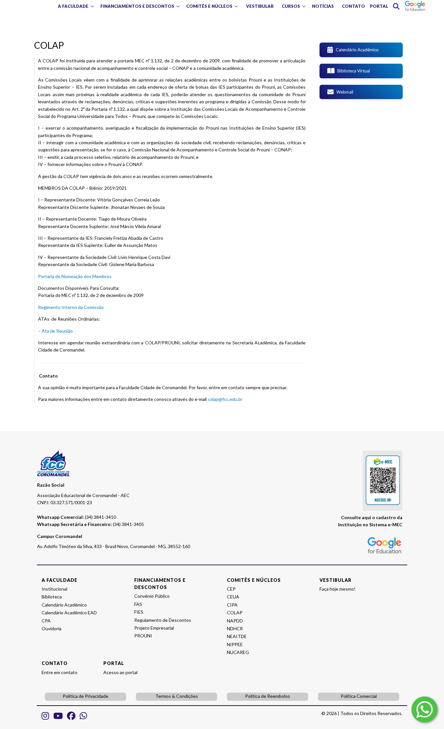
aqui (366, 517)
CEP (231, 589)
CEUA (233, 596)
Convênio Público (152, 596)
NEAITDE (237, 636)
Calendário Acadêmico (356, 49)
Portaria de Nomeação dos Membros (74, 276)
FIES (138, 612)
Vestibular (260, 6)
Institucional (54, 589)
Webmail (343, 92)
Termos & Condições (176, 696)
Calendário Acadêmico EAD (69, 612)
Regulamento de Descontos (162, 620)
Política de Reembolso (267, 696)
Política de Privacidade (85, 696)
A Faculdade (73, 6)
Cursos (291, 6)
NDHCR (235, 628)
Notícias (323, 6)
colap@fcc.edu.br (225, 399)
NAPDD (235, 620)
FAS (138, 604)
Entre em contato (59, 672)
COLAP (234, 612)
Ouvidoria (51, 628)
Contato (353, 6)
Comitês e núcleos (209, 6)
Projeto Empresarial (154, 628)
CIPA (232, 605)
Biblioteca (52, 596)
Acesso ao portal (120, 672)
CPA (46, 620)
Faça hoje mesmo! (338, 589)
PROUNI (143, 635)
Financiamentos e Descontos (137, 6)
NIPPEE (235, 644)
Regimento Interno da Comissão (71, 307)
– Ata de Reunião (55, 331)
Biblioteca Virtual (352, 70)
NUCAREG (238, 652)
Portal (379, 6)
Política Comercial (359, 696)
